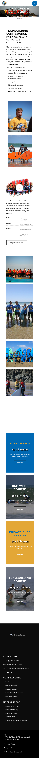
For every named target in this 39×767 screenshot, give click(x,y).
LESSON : (9, 228)
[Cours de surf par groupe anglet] (19, 269)
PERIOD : (9, 223)
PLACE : (8, 217)
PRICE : (8, 233)
